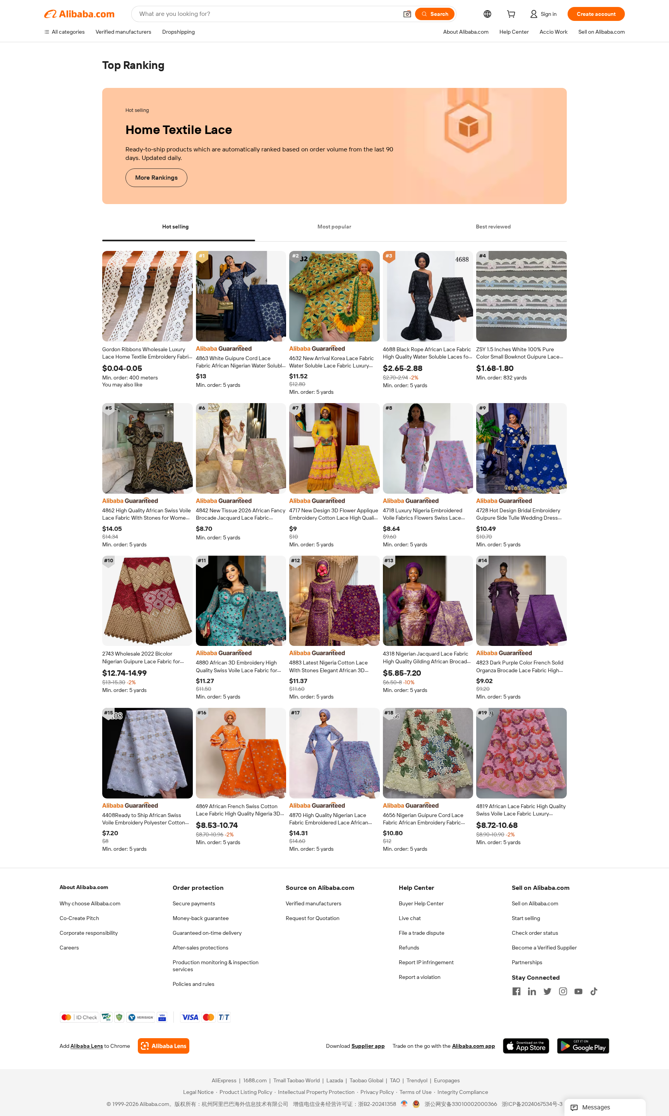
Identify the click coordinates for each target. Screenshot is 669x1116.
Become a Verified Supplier (544, 947)
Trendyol (417, 1081)
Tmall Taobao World (296, 1081)
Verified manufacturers (313, 903)
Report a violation (420, 977)
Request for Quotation (313, 918)
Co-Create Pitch (79, 918)
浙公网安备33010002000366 (461, 1104)
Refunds (409, 947)
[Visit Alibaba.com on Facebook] (516, 991)
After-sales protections (200, 947)
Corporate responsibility (89, 933)
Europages (447, 1081)
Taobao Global (366, 1081)
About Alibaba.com (84, 887)
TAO (395, 1081)
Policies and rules (193, 984)
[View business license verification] (404, 1104)
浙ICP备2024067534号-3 (532, 1104)
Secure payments (194, 903)
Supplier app (368, 1046)
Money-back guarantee (201, 918)
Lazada (334, 1081)
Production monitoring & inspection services (216, 965)
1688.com (255, 1081)
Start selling (526, 918)
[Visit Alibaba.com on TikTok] (594, 991)
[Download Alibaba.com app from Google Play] (583, 1046)
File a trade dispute (421, 933)
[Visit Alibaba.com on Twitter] (547, 991)
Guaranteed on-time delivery (207, 933)
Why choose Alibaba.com (90, 903)
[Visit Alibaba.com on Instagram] (563, 991)
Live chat (410, 918)
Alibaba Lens (86, 1046)
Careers (69, 947)
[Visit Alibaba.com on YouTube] (578, 991)
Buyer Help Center (421, 903)
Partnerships (527, 962)
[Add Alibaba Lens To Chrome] (163, 1046)
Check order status (535, 933)
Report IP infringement (426, 962)
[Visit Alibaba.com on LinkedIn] (532, 991)
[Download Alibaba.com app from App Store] (526, 1046)
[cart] (512, 15)
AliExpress (224, 1081)
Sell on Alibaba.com (535, 903)
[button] (407, 14)
